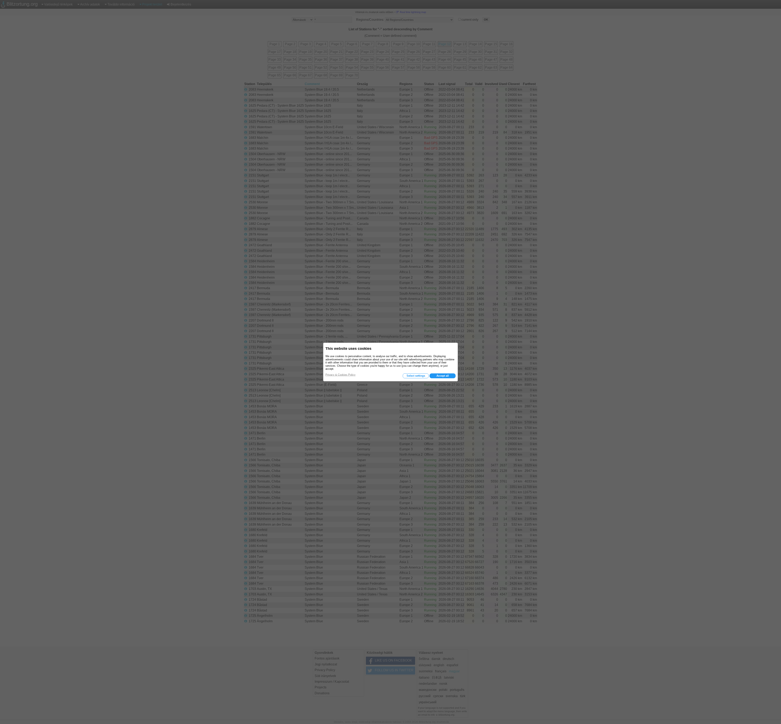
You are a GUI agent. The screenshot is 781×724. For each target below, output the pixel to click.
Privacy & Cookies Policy (340, 374)
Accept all (442, 375)
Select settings (416, 375)
